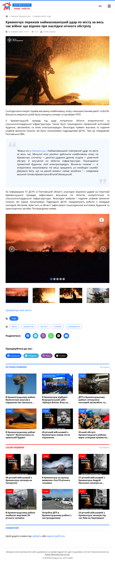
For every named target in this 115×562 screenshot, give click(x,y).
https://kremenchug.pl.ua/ (57, 554)
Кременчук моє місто (18, 310)
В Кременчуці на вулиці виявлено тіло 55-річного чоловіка (56, 480)
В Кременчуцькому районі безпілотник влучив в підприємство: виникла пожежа (20, 400)
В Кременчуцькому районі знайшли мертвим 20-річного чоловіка (20, 515)
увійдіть (37, 536)
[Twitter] (58, 336)
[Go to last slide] (12, 249)
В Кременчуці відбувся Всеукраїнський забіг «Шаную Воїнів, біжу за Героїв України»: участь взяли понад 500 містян (55, 400)
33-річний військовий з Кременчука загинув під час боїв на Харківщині (92, 515)
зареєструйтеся (56, 536)
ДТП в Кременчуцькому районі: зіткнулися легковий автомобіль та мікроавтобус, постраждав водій (93, 400)
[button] (17, 295)
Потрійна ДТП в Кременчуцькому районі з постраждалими (56, 515)
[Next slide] (103, 249)
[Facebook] (28, 336)
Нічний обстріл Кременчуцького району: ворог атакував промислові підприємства (94, 435)
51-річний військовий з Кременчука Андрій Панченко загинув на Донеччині (92, 480)
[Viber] (43, 336)
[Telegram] (35, 336)
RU (100, 6)
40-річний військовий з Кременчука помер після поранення (56, 435)
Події (14, 318)
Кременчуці (39, 150)
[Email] (66, 336)
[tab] (51, 279)
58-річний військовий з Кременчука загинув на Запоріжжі (19, 480)
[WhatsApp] (51, 336)
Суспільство (49, 375)
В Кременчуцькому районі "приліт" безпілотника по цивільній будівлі (20, 435)
